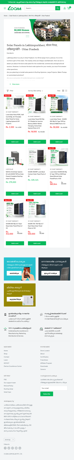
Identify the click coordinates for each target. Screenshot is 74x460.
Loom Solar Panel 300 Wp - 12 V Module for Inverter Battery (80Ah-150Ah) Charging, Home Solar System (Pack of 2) (36, 123)
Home (5, 15)
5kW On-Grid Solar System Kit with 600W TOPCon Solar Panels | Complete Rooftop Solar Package (15, 175)
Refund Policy (8, 386)
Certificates (44, 357)
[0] (68, 8)
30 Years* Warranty (56, 116)
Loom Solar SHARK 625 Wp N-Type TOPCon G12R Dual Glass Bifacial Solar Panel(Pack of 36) (58, 175)
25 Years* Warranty (12, 112)
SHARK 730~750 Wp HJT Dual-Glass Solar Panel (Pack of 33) (35, 226)
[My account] (65, 8)
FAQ (5, 379)
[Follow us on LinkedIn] (19, 448)
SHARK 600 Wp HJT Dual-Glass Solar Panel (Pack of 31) (14, 226)
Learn (6, 360)
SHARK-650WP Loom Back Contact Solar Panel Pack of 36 (37, 174)
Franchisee (44, 360)
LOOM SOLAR (9, 169)
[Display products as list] (66, 91)
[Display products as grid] (63, 91)
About (42, 354)
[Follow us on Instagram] (12, 448)
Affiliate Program (46, 363)
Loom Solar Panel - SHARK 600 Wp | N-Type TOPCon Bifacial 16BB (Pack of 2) (58, 121)
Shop (5, 354)
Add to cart (14, 142)
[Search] (57, 8)
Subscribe (46, 394)
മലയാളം (8, 439)
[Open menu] (5, 8)
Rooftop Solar (8, 389)
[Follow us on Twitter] (9, 448)
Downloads (44, 366)
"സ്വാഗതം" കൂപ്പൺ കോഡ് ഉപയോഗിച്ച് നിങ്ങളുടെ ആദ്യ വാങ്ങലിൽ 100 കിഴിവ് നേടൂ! (37, 2)
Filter (11, 91)
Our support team (10, 382)
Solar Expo (7, 392)
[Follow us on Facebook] (5, 448)
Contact (6, 357)
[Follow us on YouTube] (16, 448)
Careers (43, 369)
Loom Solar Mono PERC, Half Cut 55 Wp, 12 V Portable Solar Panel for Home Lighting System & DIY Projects (15, 119)
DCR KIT (6, 363)
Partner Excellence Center (13, 366)
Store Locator (45, 350)
